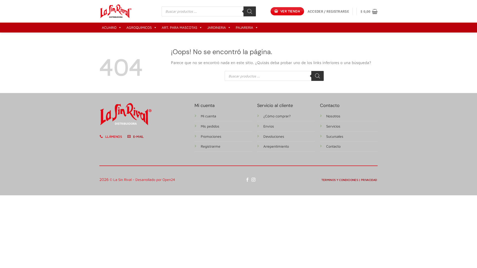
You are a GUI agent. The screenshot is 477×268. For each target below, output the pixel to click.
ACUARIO (109, 27)
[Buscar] (249, 11)
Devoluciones (273, 136)
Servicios (333, 126)
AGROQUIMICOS (139, 27)
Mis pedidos (210, 126)
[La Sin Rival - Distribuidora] (115, 11)
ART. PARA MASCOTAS (179, 27)
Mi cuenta (208, 116)
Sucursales (334, 136)
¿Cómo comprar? (277, 116)
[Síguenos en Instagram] (253, 180)
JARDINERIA (216, 27)
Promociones (211, 136)
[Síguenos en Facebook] (247, 180)
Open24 (168, 179)
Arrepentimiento (276, 146)
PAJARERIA (244, 27)
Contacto (333, 146)
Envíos (268, 126)
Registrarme (210, 146)
